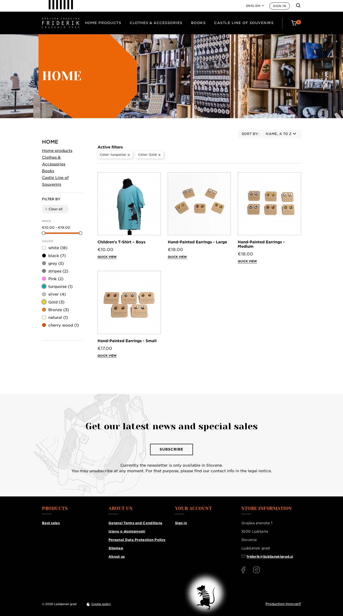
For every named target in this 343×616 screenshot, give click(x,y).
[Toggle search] (298, 5)
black (57, 256)
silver (57, 294)
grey (56, 263)
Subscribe (171, 449)
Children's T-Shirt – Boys (121, 242)
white (57, 248)
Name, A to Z (278, 134)
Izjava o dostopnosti (126, 531)
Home (50, 142)
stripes (58, 271)
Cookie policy (101, 604)
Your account (193, 508)
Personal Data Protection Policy (136, 540)
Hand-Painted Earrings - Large (197, 242)
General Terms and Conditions (135, 523)
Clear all (53, 209)
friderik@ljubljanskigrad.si (270, 556)
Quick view (107, 256)
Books (198, 23)
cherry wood (63, 325)
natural (58, 317)
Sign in (279, 6)
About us (116, 556)
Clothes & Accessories (156, 23)
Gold (56, 302)
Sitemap (115, 548)
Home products (103, 23)
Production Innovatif (283, 604)
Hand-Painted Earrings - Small (127, 341)
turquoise (60, 286)
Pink (55, 279)
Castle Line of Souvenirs (243, 23)
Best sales (51, 523)
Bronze (58, 310)
